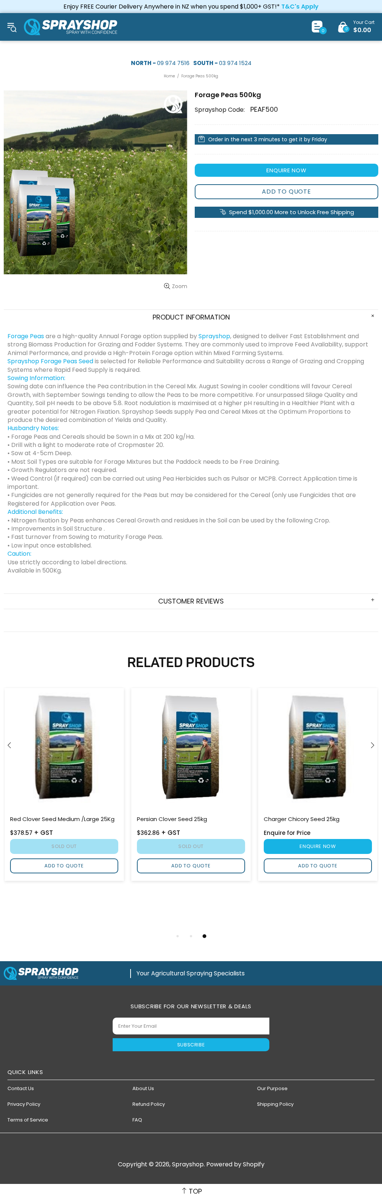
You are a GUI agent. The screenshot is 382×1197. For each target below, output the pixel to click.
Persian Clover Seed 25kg (172, 819)
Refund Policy (148, 1104)
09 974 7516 (173, 63)
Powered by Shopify (235, 1164)
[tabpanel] (191, 786)
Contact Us (20, 1088)
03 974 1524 (235, 63)
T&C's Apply (300, 6)
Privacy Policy (23, 1104)
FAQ (137, 1119)
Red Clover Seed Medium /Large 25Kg (62, 819)
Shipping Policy (275, 1104)
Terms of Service (27, 1119)
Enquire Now (286, 170)
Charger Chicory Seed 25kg (301, 819)
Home (169, 76)
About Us (143, 1088)
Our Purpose (272, 1088)
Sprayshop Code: (220, 109)
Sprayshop (70, 27)
